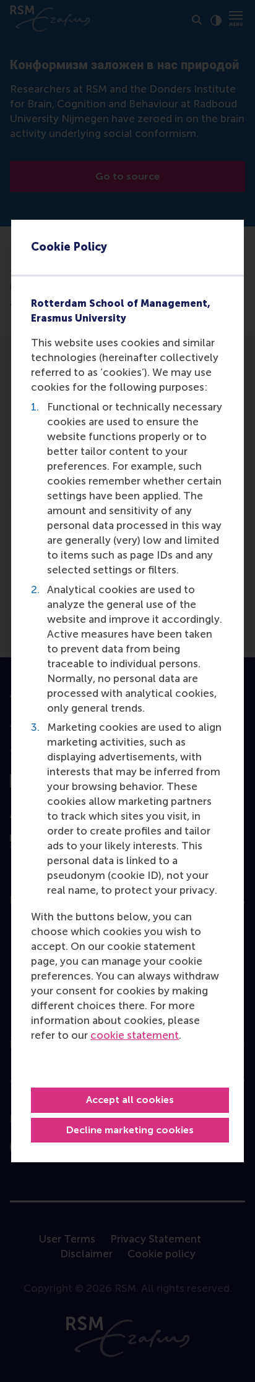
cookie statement (134, 1035)
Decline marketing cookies (130, 1130)
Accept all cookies (130, 1099)
